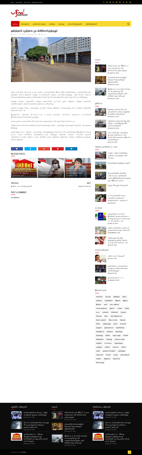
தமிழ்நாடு (99, 327)
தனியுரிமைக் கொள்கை (37, 2)
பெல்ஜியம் (99, 343)
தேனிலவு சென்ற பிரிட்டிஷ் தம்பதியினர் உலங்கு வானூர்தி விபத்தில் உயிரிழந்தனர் (119, 111)
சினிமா (98, 324)
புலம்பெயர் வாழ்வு (39, 23)
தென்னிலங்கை (120, 327)
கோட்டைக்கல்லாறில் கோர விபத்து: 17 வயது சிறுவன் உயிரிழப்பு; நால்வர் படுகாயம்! (36, 424)
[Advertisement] (51, 252)
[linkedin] (113, 2)
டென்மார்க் (123, 324)
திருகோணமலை (108, 327)
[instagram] (116, 2)
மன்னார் (123, 347)
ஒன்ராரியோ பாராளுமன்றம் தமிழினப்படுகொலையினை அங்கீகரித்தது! (118, 268)
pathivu (24, 452)
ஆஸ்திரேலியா (109, 300)
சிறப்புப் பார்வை (113, 320)
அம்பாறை (108, 296)
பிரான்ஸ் (125, 335)
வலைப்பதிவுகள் (124, 355)
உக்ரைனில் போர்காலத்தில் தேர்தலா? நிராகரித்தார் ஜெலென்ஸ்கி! (117, 79)
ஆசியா (124, 296)
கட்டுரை (119, 308)
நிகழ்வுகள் (110, 331)
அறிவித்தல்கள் (91, 23)
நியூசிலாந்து (119, 331)
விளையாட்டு (116, 358)
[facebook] (104, 2)
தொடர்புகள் (27, 2)
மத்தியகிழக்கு (118, 343)
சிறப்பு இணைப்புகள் (116, 316)
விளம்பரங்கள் (19, 2)
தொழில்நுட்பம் (100, 331)
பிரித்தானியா (100, 339)
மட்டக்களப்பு (108, 343)
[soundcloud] (130, 2)
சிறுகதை (122, 320)
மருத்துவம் (99, 347)
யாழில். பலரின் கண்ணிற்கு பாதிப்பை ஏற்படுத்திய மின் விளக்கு (118, 155)
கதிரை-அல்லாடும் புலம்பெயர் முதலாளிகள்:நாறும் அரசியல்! (119, 228)
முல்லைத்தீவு (121, 351)
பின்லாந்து (109, 339)
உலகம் (105, 304)
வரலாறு (61, 23)
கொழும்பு (123, 312)
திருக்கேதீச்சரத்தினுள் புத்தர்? (119, 163)
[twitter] (107, 2)
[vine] (123, 2)
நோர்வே (108, 335)
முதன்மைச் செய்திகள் (109, 351)
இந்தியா (125, 300)
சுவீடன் (115, 324)
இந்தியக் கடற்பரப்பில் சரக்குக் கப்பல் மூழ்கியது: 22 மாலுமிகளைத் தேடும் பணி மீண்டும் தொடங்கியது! (119, 92)
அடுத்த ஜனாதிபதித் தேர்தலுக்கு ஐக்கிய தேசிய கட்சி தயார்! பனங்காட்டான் (118, 240)
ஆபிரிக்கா (99, 300)
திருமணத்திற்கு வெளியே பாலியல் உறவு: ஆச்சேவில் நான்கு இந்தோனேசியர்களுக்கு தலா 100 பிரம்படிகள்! (119, 177)
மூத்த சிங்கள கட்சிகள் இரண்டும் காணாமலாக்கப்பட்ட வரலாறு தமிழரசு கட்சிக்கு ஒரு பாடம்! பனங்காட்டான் (119, 217)
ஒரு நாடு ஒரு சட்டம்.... (116, 277)
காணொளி (105, 312)
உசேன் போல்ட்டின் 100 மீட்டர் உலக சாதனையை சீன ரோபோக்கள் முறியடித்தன (118, 67)
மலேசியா (107, 347)
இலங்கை (43, 34)
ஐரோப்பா (112, 308)
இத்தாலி (117, 300)
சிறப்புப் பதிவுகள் (101, 320)
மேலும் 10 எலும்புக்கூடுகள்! (118, 185)
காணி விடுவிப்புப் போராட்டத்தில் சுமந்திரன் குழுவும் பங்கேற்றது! (36, 413)
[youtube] (110, 2)
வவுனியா (98, 358)
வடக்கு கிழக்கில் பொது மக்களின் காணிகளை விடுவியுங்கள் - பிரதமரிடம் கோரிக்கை (118, 199)
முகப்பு (12, 2)
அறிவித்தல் (116, 296)
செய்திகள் (25, 23)
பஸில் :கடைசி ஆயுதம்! (116, 256)
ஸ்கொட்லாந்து (100, 362)
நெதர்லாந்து (99, 335)
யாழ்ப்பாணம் (99, 355)
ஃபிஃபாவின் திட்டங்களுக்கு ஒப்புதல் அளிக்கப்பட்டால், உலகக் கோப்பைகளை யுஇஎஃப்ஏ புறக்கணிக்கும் (119, 136)
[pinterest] (126, 2)
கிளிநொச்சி (114, 312)
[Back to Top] (129, 452)
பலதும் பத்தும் (117, 335)
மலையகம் (115, 347)
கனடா (98, 312)
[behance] (120, 2)
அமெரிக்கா (99, 296)
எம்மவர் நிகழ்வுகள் (75, 23)
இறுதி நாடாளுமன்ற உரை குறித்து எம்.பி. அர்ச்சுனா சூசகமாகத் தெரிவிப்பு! (75, 170)
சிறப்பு (106, 316)
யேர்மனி (108, 355)
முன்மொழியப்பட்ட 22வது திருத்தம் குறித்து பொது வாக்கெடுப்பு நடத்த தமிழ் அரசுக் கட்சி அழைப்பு (22, 169)
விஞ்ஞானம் (107, 358)
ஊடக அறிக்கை (114, 304)
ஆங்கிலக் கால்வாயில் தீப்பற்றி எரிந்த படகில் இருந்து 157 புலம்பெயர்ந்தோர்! (119, 123)
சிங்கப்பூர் (99, 316)
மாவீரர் (98, 351)
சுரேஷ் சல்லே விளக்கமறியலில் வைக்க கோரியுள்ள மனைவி (51, 171)
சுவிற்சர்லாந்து (107, 324)
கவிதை (52, 23)
